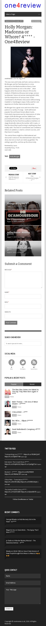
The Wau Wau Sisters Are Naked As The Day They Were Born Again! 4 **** (25, 392)
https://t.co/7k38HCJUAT (32, 454)
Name (7, 292)
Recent (32, 384)
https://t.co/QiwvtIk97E (28, 492)
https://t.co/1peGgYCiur (29, 464)
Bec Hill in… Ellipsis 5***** (22, 421)
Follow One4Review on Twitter (23, 499)
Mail (7, 302)
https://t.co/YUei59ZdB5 (13, 492)
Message (8, 270)
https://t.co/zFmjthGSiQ (12, 464)
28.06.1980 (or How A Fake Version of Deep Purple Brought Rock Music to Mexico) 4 (22, 552)
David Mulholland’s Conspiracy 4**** (26, 429)
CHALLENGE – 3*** (19, 412)
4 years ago (24, 456)
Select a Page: (10, 14)
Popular (14, 384)
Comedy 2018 (19, 21)
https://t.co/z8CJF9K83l (26, 472)
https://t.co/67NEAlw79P (13, 474)
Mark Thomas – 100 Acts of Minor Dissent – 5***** (25, 403)
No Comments (36, 21)
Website (8, 312)
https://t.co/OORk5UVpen (29, 482)
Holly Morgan (14, 156)
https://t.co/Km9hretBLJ (12, 482)
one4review (8, 78)
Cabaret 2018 (9, 21)
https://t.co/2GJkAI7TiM (12, 456)
